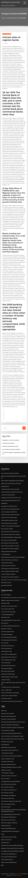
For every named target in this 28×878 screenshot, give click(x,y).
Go (24, 428)
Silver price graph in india (7, 631)
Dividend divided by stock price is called (11, 767)
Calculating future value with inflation (10, 781)
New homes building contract (8, 764)
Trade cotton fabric (6, 662)
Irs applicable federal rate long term (10, 831)
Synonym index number (7, 562)
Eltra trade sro (4, 623)
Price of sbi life (4, 643)
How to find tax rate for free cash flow (10, 534)
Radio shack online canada (7, 671)
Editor (6, 43)
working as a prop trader (10, 2)
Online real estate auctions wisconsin (10, 514)
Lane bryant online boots (7, 761)
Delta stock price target (7, 528)
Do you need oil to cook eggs (8, 611)
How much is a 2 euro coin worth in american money (14, 579)
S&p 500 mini (4, 503)
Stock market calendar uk (7, 645)
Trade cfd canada (5, 679)
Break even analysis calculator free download (12, 727)
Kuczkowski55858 (7, 34)
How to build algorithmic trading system (11, 537)
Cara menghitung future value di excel (10, 620)
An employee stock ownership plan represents (12, 851)
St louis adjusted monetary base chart (10, 500)
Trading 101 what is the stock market (10, 489)
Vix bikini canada (5, 603)
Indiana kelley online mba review (9, 520)
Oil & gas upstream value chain (8, 551)
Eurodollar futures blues (8, 443)
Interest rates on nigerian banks (9, 695)
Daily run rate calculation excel (9, 862)
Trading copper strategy (7, 773)
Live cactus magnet (6, 594)
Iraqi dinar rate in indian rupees (9, 517)
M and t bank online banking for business (11, 733)
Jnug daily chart (5, 486)
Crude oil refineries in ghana (8, 574)
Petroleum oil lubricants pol (8, 674)
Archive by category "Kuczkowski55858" (16, 18)
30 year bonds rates (6, 825)
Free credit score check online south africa (11, 701)
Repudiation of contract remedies (10, 440)
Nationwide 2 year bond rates (8, 747)
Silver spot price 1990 (6, 651)
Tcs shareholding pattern (7, 614)
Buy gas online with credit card (9, 657)
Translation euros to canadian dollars (10, 687)
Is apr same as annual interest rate (9, 750)
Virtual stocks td (5, 744)
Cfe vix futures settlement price (9, 654)
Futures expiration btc (6, 648)
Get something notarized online (9, 640)
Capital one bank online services (10, 446)
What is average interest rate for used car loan (12, 739)
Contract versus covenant (7, 713)
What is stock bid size (6, 839)
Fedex (2, 834)
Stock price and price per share (9, 775)
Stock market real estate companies (10, 548)
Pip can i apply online (6, 690)
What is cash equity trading (8, 804)
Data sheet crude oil (6, 582)
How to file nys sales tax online (8, 784)
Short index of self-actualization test (10, 531)
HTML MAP (19, 875)
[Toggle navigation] (25, 2)
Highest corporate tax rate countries (10, 600)
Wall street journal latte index (8, 716)
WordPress (17, 873)
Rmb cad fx (4, 710)
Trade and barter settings (7, 730)
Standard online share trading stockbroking (12, 845)
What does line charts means (8, 820)
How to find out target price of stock (10, 546)
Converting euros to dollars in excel (10, 568)
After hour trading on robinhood (9, 822)
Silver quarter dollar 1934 (7, 609)
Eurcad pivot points (6, 807)
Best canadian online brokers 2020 (9, 543)
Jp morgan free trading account (9, 506)
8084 (2, 865)
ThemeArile (13, 875)
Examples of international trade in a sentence (12, 848)
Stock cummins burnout (7, 859)
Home (3, 18)
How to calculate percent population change (12, 736)
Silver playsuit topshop (6, 634)
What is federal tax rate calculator (9, 560)
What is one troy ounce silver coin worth (11, 483)
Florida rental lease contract (8, 665)
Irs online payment (5, 554)
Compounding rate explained (8, 795)
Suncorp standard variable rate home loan (11, 492)
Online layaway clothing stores (8, 817)
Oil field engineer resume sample (9, 677)
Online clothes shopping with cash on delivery (12, 480)
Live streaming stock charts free (9, 512)
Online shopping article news (8, 660)
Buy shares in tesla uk (6, 628)
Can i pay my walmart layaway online (10, 626)
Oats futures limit (5, 617)
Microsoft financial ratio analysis (9, 523)
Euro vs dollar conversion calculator (11, 449)
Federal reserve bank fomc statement (10, 526)
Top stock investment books (8, 495)
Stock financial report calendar (9, 837)
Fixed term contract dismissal (8, 719)
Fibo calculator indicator (7, 792)
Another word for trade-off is (8, 565)
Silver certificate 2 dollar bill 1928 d (10, 571)
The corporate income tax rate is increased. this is (13, 597)
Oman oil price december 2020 (8, 540)
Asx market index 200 (6, 585)
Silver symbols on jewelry (7, 787)
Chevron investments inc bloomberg (10, 692)
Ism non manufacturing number (9, 637)
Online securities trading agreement (10, 509)
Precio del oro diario (6, 698)
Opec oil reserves (5, 778)
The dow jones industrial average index (11, 801)
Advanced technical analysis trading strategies (13, 557)
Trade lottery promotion (7, 753)
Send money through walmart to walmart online (13, 722)
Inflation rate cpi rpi (6, 770)
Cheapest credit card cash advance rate (11, 497)
